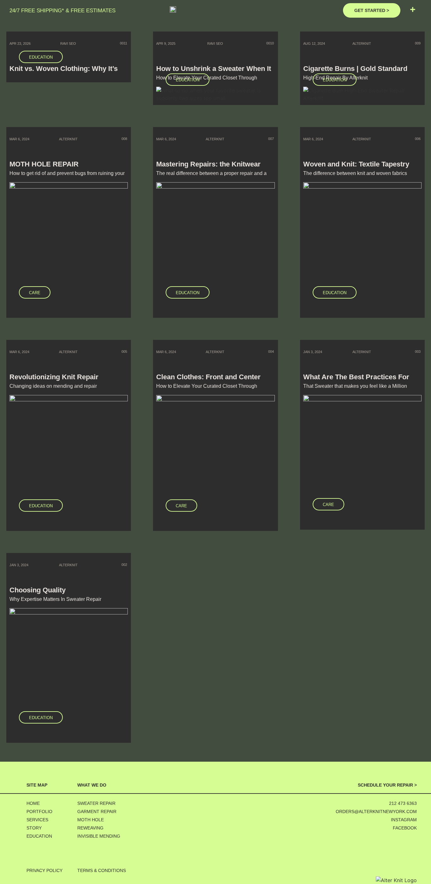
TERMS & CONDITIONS (101, 870)
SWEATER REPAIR (96, 803)
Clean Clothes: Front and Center (208, 377)
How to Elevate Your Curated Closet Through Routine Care (206, 388)
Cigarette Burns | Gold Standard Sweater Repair (355, 72)
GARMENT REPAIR (96, 811)
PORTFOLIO (39, 811)
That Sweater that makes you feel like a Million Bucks (355, 388)
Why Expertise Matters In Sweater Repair (55, 599)
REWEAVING (90, 828)
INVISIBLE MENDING (98, 836)
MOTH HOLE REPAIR (44, 164)
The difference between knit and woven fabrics (355, 173)
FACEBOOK (405, 828)
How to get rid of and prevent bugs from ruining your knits (67, 176)
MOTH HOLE (90, 819)
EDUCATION (39, 836)
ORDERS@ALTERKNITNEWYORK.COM (376, 811)
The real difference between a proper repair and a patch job (211, 176)
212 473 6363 (403, 803)
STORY (34, 828)
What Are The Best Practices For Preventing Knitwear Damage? (356, 380)
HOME (33, 803)
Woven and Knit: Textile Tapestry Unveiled (356, 167)
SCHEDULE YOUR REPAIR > (387, 785)
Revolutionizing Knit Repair (53, 377)
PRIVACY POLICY (44, 870)
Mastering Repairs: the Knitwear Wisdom (208, 167)
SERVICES (37, 819)
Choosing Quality (37, 590)
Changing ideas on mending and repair (53, 386)
